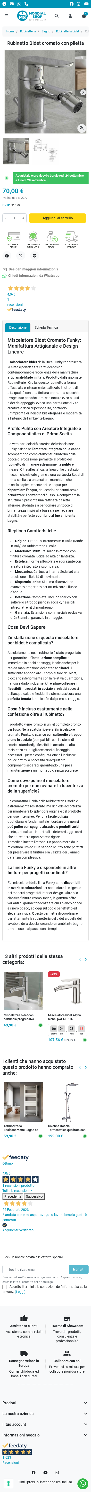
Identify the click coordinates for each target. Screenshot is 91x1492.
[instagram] (79, 4)
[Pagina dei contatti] (4, 4)
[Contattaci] (12, 4)
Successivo (34, 1196)
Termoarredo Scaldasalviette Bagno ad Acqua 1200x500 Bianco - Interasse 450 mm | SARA (21, 1132)
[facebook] (72, 4)
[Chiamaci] (26, 4)
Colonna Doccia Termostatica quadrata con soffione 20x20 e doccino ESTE (66, 1132)
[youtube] (86, 4)
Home (10, 31)
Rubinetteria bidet (67, 31)
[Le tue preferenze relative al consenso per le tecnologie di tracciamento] (8, 1483)
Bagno (46, 31)
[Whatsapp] (19, 4)
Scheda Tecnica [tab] (46, 327)
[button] (56, 15)
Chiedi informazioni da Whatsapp (33, 276)
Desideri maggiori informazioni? (30, 269)
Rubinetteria (28, 31)
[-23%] (68, 991)
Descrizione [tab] (17, 327)
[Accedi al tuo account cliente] (70, 15)
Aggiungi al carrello (58, 218)
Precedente (12, 1196)
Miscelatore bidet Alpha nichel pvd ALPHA (64, 1017)
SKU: (6, 205)
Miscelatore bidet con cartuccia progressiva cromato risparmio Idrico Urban (21, 1021)
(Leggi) (20, 1292)
